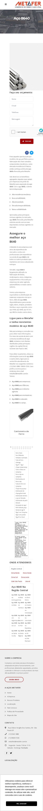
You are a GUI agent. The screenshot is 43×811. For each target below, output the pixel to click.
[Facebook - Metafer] (7, 753)
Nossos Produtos (13, 700)
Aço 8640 (24, 25)
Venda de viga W (20, 510)
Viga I (22, 465)
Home (18, 25)
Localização (11, 704)
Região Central (16, 569)
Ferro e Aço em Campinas (20, 475)
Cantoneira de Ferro (21, 432)
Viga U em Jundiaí (21, 515)
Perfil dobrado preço (21, 507)
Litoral (27, 581)
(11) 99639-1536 (13, 738)
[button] (11, 447)
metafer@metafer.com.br (19, 374)
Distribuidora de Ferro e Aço (20, 480)
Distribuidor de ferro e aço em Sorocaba (21, 497)
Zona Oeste (27, 573)
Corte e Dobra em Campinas (20, 471)
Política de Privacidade (15, 711)
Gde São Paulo (16, 581)
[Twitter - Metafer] (11, 753)
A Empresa (11, 696)
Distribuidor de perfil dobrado (21, 502)
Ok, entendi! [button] (21, 804)
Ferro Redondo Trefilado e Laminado (21, 456)
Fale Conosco (12, 708)
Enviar (28, 141)
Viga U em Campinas (21, 512)
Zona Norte (15, 573)
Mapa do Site (12, 715)
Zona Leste (25, 577)
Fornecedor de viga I (21, 505)
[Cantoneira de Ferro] (21, 418)
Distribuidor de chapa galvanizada (21, 492)
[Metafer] (28, 5)
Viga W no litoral (20, 517)
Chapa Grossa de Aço (21, 467)
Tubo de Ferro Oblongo (19, 461)
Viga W (17, 465)
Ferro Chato (19, 453)
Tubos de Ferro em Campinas (21, 485)
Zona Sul (14, 577)
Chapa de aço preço (21, 488)
